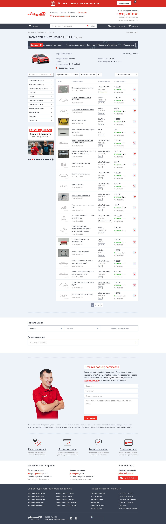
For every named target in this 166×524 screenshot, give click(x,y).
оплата (130, 493)
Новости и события (126, 502)
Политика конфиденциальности (56, 519)
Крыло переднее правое (81, 195)
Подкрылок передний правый (83, 109)
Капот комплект (78, 185)
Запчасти (31, 32)
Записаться (128, 45)
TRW (100, 239)
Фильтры (32, 116)
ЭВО (48, 32)
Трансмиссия (34, 112)
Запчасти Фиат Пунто (36, 502)
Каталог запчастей (98, 493)
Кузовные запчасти (36, 85)
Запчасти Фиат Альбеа (36, 499)
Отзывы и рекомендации (128, 499)
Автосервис (82, 12)
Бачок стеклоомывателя (81, 174)
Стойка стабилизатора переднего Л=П (80, 240)
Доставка (53, 12)
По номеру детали (36, 337)
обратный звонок (131, 11)
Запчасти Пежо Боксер (64, 496)
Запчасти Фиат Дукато (36, 493)
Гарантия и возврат (126, 496)
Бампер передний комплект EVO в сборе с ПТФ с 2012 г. (84, 152)
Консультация (130, 478)
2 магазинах (120, 103)
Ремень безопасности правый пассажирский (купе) (83, 272)
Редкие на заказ (97, 499)
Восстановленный (88, 74)
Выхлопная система (36, 81)
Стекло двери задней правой (82, 88)
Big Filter (101, 119)
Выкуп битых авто (97, 505)
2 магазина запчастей (61, 16)
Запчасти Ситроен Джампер (66, 502)
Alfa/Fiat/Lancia (104, 87)
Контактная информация (128, 508)
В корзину (134, 89)
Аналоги (75, 74)
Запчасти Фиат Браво (36, 505)
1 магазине (119, 92)
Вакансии (122, 505)
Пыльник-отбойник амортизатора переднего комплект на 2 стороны (81, 228)
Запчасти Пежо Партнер (65, 499)
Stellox (100, 97)
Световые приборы (36, 100)
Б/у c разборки (96, 496)
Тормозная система (36, 108)
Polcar (100, 108)
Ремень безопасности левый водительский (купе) (82, 262)
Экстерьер (33, 120)
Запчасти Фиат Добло (36, 496)
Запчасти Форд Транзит (65, 493)
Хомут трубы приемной (80, 251)
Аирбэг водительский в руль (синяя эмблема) (82, 141)
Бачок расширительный (81, 163)
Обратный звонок (125, 473)
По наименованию (123, 74)
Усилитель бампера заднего (82, 294)
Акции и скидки (96, 508)
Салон (31, 96)
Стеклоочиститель (36, 104)
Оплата (63, 12)
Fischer (101, 250)
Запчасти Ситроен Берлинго (66, 505)
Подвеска (32, 92)
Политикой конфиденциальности (119, 425)
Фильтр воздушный (79, 120)
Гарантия (71, 12)
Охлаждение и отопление (38, 88)
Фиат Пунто (40, 32)
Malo (100, 130)
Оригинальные (62, 74)
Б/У (99, 74)
